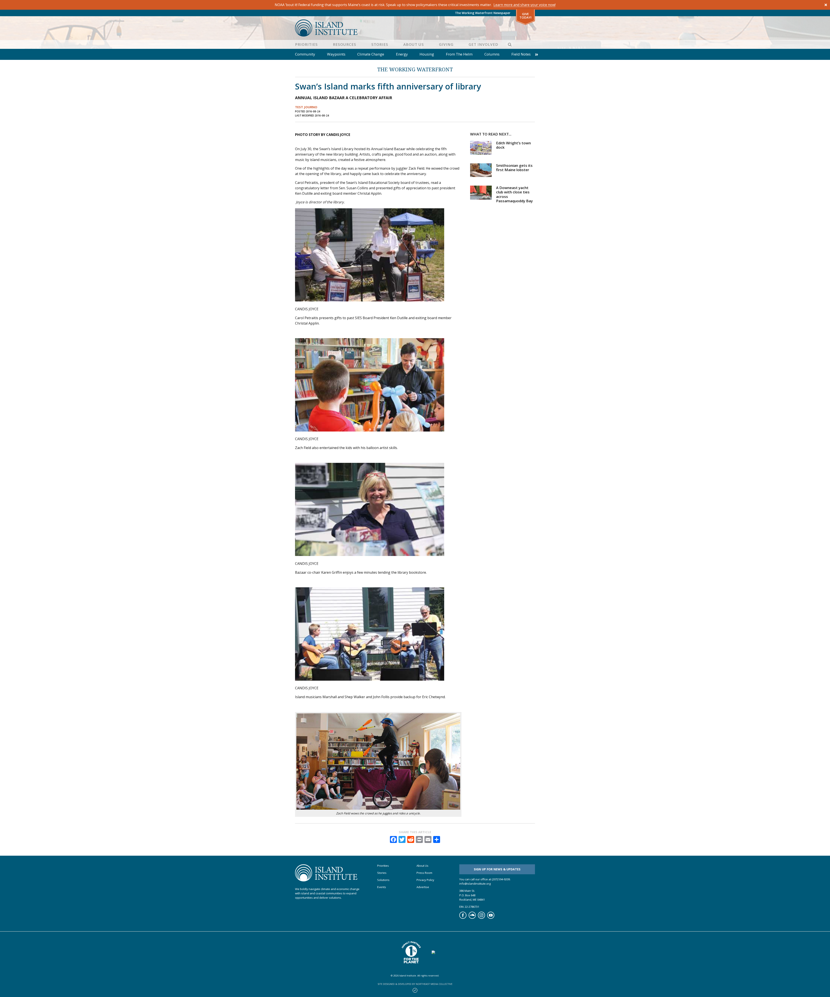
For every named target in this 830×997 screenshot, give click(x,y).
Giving (446, 44)
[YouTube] (490, 918)
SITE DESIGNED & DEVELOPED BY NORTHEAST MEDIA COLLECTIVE (415, 984)
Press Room (424, 872)
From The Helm (459, 54)
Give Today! (525, 16)
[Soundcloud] (472, 918)
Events (381, 887)
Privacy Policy (425, 880)
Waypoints (336, 54)
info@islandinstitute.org (475, 884)
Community (305, 54)
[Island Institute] (415, 28)
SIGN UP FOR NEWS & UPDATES (497, 869)
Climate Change (370, 54)
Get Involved (483, 44)
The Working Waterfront (415, 69)
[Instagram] (481, 918)
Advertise (423, 887)
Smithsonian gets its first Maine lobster (514, 167)
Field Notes (521, 54)
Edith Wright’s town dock (513, 145)
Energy (402, 54)
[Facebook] (462, 918)
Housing (427, 54)
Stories (379, 44)
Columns (492, 54)
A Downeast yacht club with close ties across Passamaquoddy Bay (514, 194)
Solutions (383, 880)
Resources (344, 44)
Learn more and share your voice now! (524, 4)
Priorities (306, 44)
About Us (413, 44)
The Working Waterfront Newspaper (482, 13)
